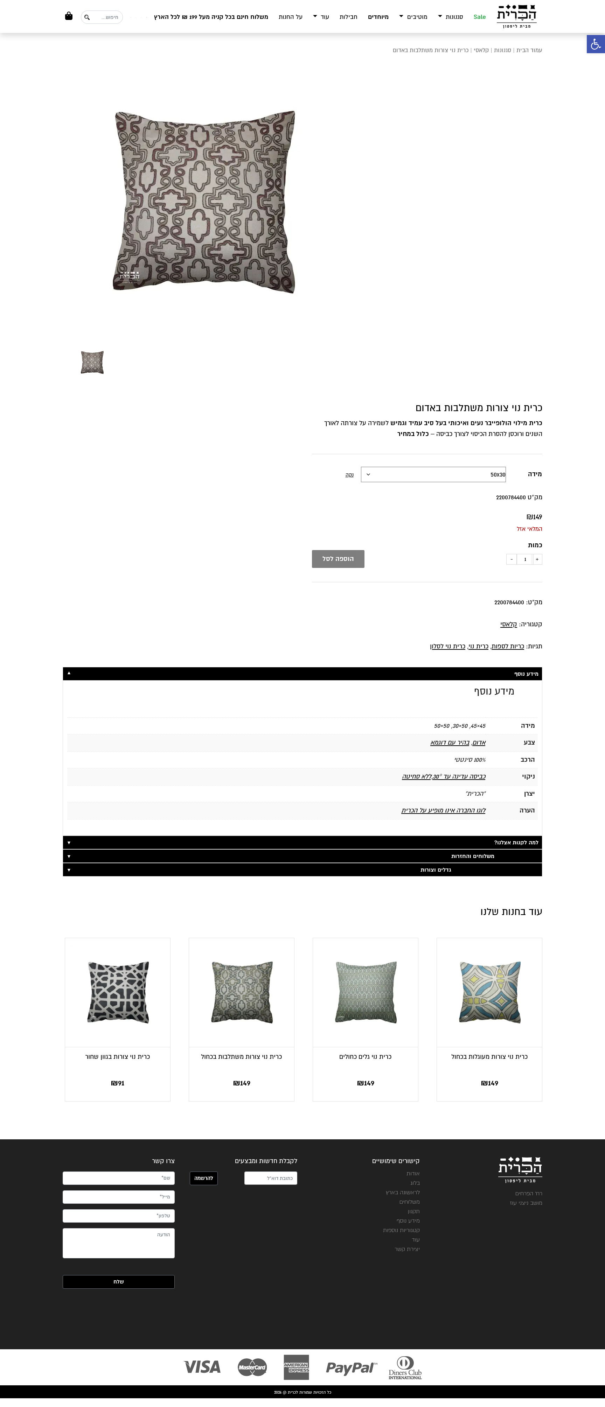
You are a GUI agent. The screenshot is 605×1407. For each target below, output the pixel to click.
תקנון (414, 1211)
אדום (478, 742)
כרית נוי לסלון (447, 646)
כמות (535, 545)
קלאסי (481, 50)
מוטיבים (416, 17)
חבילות (348, 17)
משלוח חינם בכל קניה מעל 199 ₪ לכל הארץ (211, 17)
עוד (324, 17)
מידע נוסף (408, 1220)
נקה (350, 475)
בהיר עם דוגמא (449, 742)
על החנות (290, 17)
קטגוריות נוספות (401, 1230)
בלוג (415, 1183)
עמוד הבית (529, 50)
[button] (596, 44)
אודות (413, 1173)
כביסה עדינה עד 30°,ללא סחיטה (443, 776)
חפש (87, 17)
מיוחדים (378, 17)
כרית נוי (478, 646)
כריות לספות (508, 646)
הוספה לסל (338, 559)
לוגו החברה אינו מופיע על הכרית (443, 810)
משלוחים (409, 1201)
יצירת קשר (407, 1249)
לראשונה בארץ (403, 1192)
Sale (480, 17)
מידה (535, 474)
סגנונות (453, 17)
